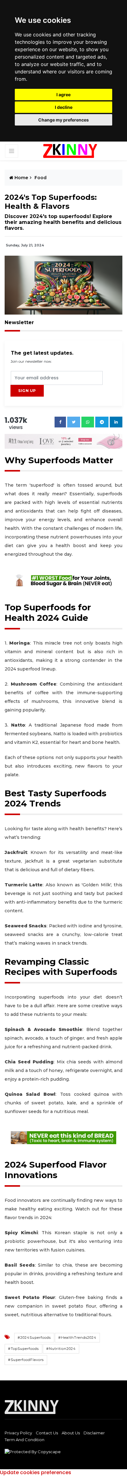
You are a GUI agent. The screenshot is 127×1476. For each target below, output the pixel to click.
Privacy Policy (18, 1432)
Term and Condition (24, 1439)
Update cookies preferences (35, 1472)
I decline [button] (63, 107)
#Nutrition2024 (61, 1348)
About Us (71, 1432)
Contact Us (47, 1432)
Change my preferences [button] (63, 119)
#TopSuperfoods (23, 1348)
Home (20, 177)
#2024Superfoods (34, 1337)
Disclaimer (94, 1432)
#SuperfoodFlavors (26, 1360)
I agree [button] (63, 94)
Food (41, 177)
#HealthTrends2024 (77, 1337)
